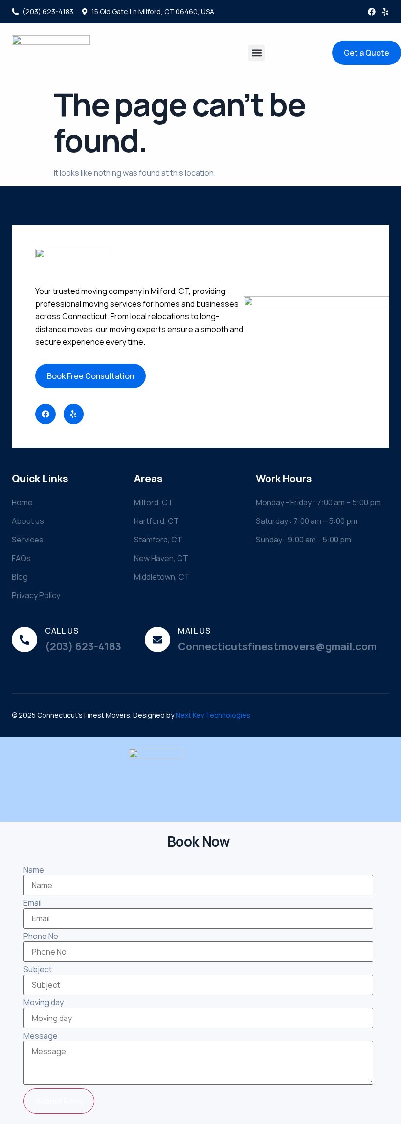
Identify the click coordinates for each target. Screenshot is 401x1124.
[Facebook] (372, 12)
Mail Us (194, 630)
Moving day (43, 1002)
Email (32, 903)
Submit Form (59, 1101)
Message (40, 1036)
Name (33, 870)
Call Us (62, 630)
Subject (37, 969)
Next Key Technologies (213, 715)
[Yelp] (385, 12)
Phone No (40, 936)
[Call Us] (24, 639)
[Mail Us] (157, 639)
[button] (256, 53)
